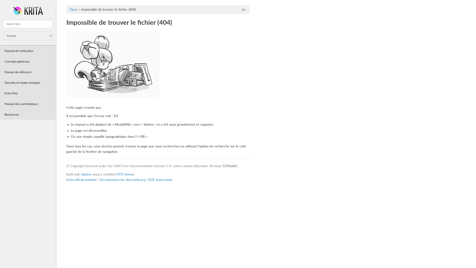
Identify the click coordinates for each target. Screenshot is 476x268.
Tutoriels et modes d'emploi (22, 82)
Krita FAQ (11, 93)
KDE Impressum (160, 180)
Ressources (11, 114)
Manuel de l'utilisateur (18, 50)
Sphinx (86, 174)
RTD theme (125, 174)
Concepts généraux (17, 61)
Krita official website (81, 180)
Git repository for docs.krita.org (122, 180)
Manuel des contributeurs (21, 104)
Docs (73, 9)
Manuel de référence (17, 72)
